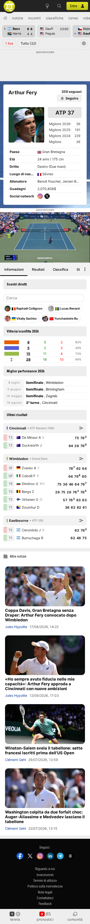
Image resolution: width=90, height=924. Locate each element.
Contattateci (45, 898)
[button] (59, 6)
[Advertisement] (45, 66)
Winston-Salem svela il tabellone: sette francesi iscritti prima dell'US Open (44, 750)
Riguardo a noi (45, 869)
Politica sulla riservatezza (45, 886)
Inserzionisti (45, 875)
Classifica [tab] (60, 269)
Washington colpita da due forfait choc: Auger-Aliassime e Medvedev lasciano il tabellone (45, 817)
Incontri (34, 18)
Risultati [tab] (38, 269)
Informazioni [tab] (14, 269)
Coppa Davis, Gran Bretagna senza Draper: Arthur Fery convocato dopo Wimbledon (40, 615)
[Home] (5, 18)
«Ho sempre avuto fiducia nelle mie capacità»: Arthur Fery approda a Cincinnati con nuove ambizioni (40, 684)
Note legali (45, 892)
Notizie (17, 18)
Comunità (75, 919)
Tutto (28, 43)
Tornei (73, 18)
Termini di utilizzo (45, 880)
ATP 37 (64, 112)
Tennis (15, 919)
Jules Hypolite (16, 627)
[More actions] (85, 269)
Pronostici (45, 919)
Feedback (45, 904)
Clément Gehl (15, 760)
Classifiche (55, 18)
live (9, 43)
